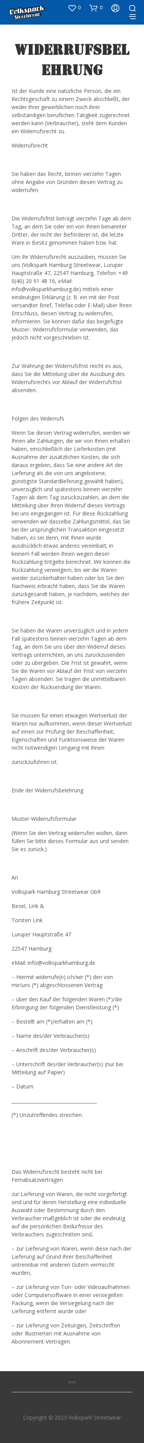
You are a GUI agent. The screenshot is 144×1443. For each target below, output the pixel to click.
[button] (74, 8)
